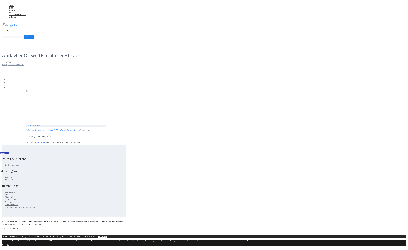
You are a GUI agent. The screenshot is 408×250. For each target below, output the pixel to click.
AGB (6, 194)
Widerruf (9, 197)
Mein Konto (10, 177)
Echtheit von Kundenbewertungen (20, 207)
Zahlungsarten (11, 204)
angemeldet (40, 142)
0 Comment (18, 65)
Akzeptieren (102, 237)
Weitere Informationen (86, 236)
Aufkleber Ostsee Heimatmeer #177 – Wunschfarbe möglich (53, 130)
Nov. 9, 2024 (7, 65)
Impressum (10, 192)
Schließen (6, 245)
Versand (8, 202)
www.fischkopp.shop (9, 165)
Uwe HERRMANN (33, 126)
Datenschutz (10, 199)
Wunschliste (10, 180)
